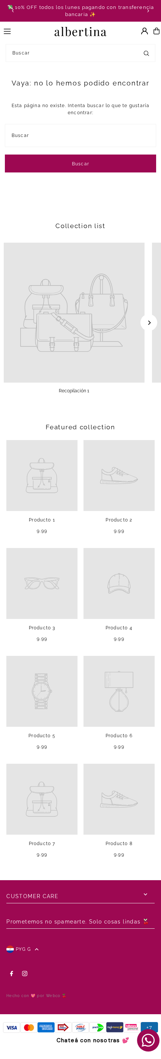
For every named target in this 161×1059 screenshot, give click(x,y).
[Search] (146, 53)
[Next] (148, 11)
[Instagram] (24, 974)
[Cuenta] (144, 31)
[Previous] (13, 11)
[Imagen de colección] (74, 313)
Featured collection (80, 427)
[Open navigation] (25, 31)
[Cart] (157, 31)
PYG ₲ (23, 949)
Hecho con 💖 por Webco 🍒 (36, 996)
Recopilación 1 (74, 390)
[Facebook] (11, 974)
